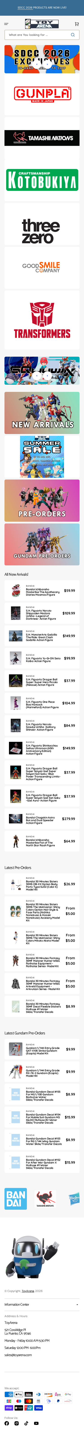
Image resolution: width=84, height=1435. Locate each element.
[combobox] (42, 35)
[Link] (42, 94)
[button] (6, 24)
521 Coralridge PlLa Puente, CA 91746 (17, 1332)
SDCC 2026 (25, 7)
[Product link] (42, 590)
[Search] (74, 35)
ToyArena (28, 1291)
